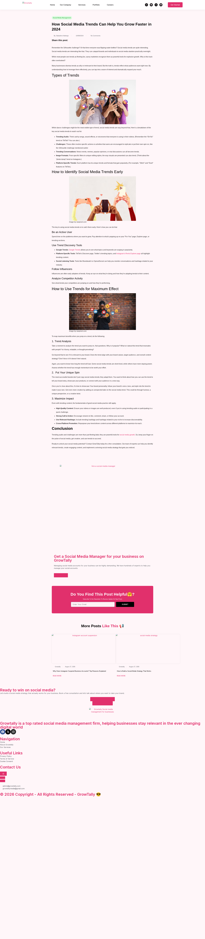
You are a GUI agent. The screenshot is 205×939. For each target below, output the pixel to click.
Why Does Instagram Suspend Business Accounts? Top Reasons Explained (79, 671)
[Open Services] (87, 5)
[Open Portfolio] (101, 5)
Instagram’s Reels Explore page (128, 253)
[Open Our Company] (72, 5)
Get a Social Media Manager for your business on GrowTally (99, 558)
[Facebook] (151, 4)
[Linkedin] (161, 4)
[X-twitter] (156, 4)
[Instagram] (146, 4)
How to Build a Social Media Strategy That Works (134, 671)
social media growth (127, 435)
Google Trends (74, 250)
